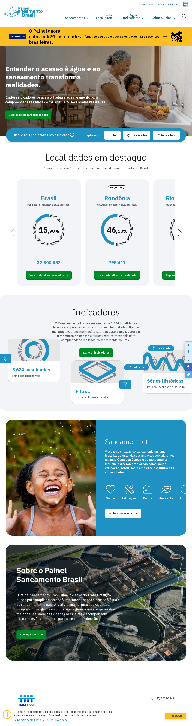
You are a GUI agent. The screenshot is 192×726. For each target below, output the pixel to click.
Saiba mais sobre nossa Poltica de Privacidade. (41, 720)
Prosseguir (175, 716)
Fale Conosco (146, 4)
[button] (75, 18)
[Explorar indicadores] (125, 384)
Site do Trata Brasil (167, 4)
